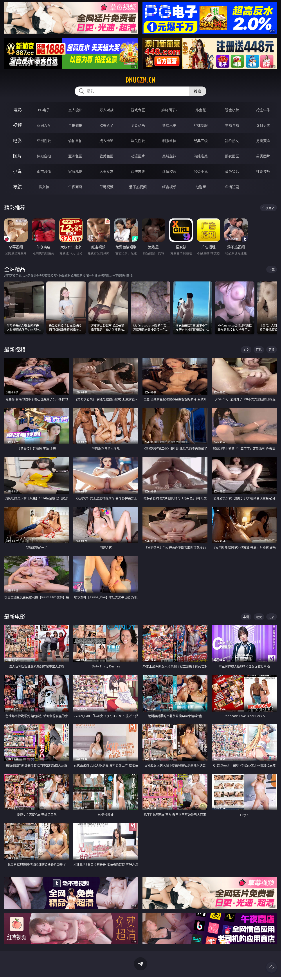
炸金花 (200, 110)
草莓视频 (106, 186)
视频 (17, 125)
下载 (271, 269)
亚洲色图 (75, 156)
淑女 (259, 617)
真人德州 (75, 110)
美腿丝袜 (169, 156)
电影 (17, 141)
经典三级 (201, 140)
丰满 (246, 617)
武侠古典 (138, 171)
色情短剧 (232, 186)
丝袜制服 (201, 125)
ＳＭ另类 (263, 125)
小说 (17, 171)
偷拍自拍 (75, 140)
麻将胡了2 (169, 110)
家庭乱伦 (75, 171)
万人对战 (106, 110)
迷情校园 (169, 171)
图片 (17, 156)
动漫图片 (138, 156)
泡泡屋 (200, 186)
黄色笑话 (232, 171)
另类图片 (263, 156)
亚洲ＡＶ (44, 125)
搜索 (197, 91)
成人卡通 (106, 140)
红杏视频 (169, 186)
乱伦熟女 (232, 140)
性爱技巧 (263, 171)
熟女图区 (232, 156)
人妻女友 (106, 171)
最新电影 (14, 616)
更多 (271, 350)
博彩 (17, 110)
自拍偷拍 (75, 125)
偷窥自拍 (44, 156)
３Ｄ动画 (138, 125)
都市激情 (44, 171)
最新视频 (14, 349)
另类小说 (201, 171)
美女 (246, 350)
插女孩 (44, 186)
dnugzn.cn (140, 80)
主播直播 (232, 125)
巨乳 (259, 350)
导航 (17, 187)
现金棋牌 (232, 110)
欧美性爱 (138, 140)
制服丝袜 (169, 140)
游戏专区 (138, 110)
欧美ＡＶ (106, 125)
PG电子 (44, 110)
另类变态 (263, 140)
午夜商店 (75, 186)
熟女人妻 (169, 125)
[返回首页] (271, 967)
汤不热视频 (138, 186)
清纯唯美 (201, 156)
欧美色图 (106, 156)
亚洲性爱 (44, 140)
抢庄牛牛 (263, 110)
